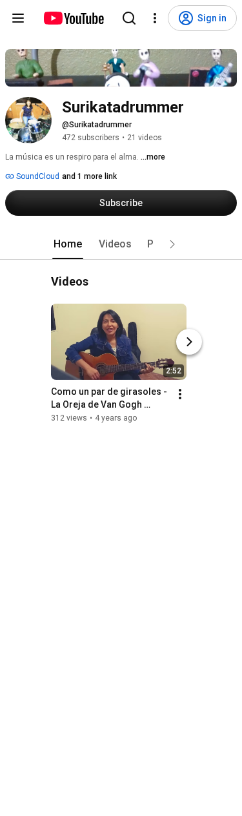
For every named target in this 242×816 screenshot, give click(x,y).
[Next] (189, 342)
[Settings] (155, 18)
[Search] (129, 18)
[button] (172, 244)
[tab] (67, 244)
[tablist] (121, 244)
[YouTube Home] (73, 18)
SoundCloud (36, 176)
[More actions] (180, 394)
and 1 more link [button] (89, 176)
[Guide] (18, 18)
